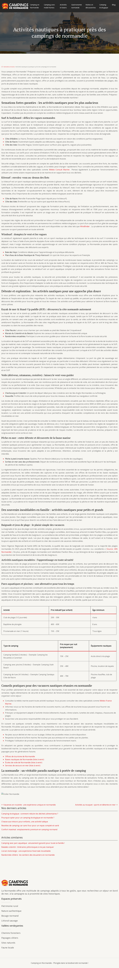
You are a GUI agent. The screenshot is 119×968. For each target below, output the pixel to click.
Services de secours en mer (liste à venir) (22, 765)
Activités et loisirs (63, 6)
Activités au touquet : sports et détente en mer (95, 804)
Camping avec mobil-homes (49, 6)
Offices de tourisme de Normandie (20, 756)
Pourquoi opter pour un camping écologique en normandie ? (27, 817)
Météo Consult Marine (59, 169)
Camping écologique (103, 6)
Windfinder (85, 226)
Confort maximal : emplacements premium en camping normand (29, 829)
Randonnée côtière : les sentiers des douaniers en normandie (28, 855)
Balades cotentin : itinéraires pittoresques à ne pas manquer (27, 847)
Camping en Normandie (34, 6)
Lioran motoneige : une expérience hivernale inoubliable (26, 851)
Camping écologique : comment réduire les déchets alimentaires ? (29, 813)
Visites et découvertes (91, 6)
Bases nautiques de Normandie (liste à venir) (24, 759)
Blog (114, 4)
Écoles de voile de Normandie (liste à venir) (23, 762)
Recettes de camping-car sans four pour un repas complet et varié (30, 825)
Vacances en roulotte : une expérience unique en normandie (29, 804)
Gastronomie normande (76, 6)
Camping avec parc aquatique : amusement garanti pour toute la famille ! (32, 843)
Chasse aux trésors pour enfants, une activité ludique (24, 821)
